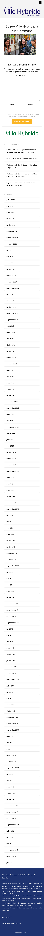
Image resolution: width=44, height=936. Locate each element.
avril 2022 (10, 377)
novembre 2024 (12, 276)
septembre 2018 (13, 509)
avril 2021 (10, 421)
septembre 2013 (13, 768)
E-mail (31, 104)
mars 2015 (10, 705)
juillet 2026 (11, 200)
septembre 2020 (13, 433)
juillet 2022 (11, 370)
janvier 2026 (11, 225)
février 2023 (11, 345)
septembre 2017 (13, 566)
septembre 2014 (13, 730)
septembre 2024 (13, 288)
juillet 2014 (10, 736)
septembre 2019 (13, 471)
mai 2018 (10, 522)
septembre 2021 (13, 408)
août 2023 (10, 326)
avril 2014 (10, 743)
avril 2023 (10, 339)
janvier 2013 (11, 799)
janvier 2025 (11, 269)
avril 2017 (10, 585)
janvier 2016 (11, 661)
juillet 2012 (10, 831)
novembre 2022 (12, 358)
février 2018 (11, 541)
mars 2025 (10, 263)
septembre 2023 (13, 320)
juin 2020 (10, 440)
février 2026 (11, 219)
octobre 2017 (12, 560)
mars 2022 (10, 383)
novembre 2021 (12, 402)
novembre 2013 (12, 755)
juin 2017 (10, 572)
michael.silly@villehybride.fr (11, 923)
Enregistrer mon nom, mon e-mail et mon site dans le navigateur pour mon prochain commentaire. (23, 115)
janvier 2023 (11, 351)
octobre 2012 (11, 818)
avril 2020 (10, 446)
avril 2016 (10, 642)
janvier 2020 (11, 452)
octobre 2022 (12, 364)
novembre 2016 (12, 610)
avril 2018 (10, 528)
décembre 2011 (12, 850)
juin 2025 (10, 250)
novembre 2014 (12, 724)
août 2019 (10, 478)
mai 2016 (10, 635)
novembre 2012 (12, 812)
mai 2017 (10, 579)
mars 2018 (10, 534)
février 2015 (11, 711)
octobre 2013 (12, 762)
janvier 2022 (11, 395)
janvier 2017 (11, 597)
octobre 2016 (12, 616)
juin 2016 (10, 629)
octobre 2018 (12, 503)
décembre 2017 (12, 553)
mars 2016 (10, 648)
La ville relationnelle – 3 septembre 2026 (22, 159)
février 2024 (11, 301)
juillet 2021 (10, 414)
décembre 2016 (12, 604)
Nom (12, 104)
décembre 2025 (12, 231)
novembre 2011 (12, 856)
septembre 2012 (13, 825)
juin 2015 (10, 692)
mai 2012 (10, 844)
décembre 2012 (12, 806)
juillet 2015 (10, 686)
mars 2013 (10, 787)
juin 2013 (10, 774)
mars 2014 (10, 749)
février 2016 (11, 654)
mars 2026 (10, 212)
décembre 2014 (12, 717)
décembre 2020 (13, 427)
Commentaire (21, 76)
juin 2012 (10, 837)
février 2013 (11, 793)
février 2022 (11, 389)
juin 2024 (10, 294)
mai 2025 (10, 257)
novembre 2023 (12, 313)
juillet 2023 (11, 332)
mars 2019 (10, 490)
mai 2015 (10, 698)
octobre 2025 (12, 244)
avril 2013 (10, 781)
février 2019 (11, 496)
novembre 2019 (12, 459)
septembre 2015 (13, 680)
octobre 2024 (12, 282)
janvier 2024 (11, 307)
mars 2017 (10, 591)
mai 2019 (10, 484)
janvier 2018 (11, 547)
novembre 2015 (12, 667)
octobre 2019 (12, 465)
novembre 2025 (12, 238)
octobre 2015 (12, 673)
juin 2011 (9, 863)
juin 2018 (10, 515)
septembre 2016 (13, 623)
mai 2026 (10, 206)
